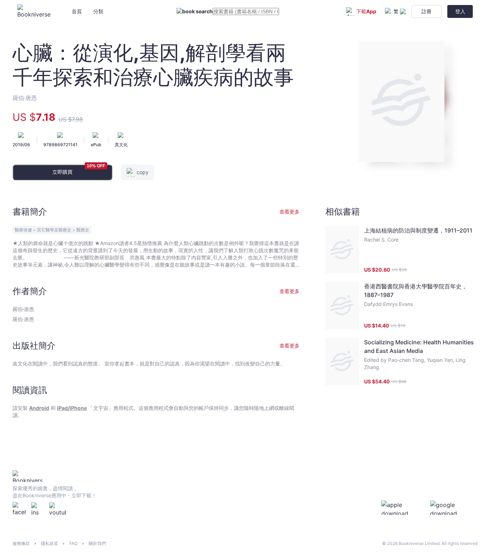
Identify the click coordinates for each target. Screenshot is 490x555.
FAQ (73, 543)
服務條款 (21, 543)
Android (39, 408)
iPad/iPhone (72, 408)
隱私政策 (49, 543)
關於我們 (97, 543)
